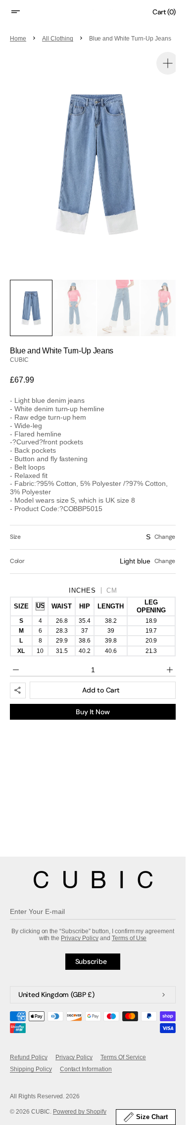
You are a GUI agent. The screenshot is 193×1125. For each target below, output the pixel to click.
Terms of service (123, 1057)
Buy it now (92, 699)
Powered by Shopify (80, 1111)
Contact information (86, 1069)
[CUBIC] (93, 879)
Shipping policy (31, 1069)
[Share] (18, 678)
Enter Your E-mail (37, 911)
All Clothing (57, 38)
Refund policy (29, 1057)
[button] (22, 12)
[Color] (93, 549)
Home (18, 38)
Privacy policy (74, 1057)
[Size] (93, 525)
